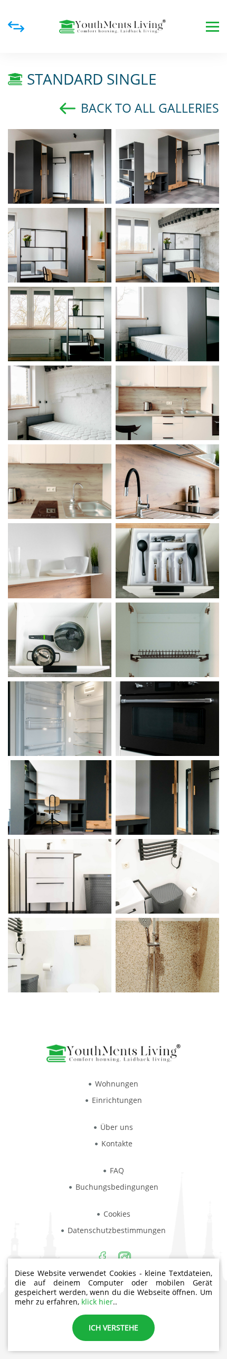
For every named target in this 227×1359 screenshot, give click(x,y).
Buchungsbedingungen (116, 1187)
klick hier (97, 1302)
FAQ (117, 1170)
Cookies (116, 1214)
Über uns (116, 1127)
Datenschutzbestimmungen (117, 1230)
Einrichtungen (117, 1100)
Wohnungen (116, 1084)
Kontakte (117, 1143)
